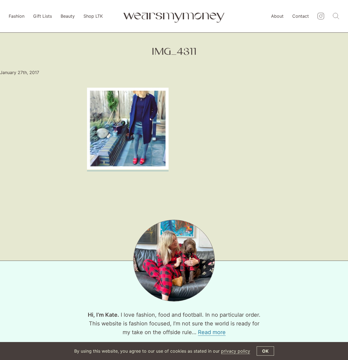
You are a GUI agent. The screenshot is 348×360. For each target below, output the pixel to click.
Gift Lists (42, 16)
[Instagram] (321, 16)
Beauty (68, 16)
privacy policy (235, 351)
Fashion (16, 16)
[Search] (336, 16)
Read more (212, 332)
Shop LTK (93, 16)
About (277, 16)
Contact (300, 16)
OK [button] (265, 351)
